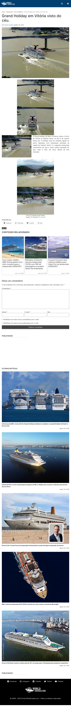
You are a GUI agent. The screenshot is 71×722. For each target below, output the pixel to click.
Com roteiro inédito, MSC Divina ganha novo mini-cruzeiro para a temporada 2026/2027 (12, 263)
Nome (4, 312)
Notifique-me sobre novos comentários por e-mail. (21, 319)
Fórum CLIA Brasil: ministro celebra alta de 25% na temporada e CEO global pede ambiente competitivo (35, 663)
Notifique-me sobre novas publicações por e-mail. (21, 323)
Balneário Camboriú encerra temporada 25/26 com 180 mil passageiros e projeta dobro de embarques (34, 264)
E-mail (27, 312)
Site (48, 312)
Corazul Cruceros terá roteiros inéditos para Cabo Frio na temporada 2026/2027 (58, 263)
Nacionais (10, 12)
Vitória (4, 228)
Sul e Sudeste (18, 12)
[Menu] (68, 3)
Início (3, 12)
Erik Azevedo (41, 217)
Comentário (6, 288)
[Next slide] (66, 254)
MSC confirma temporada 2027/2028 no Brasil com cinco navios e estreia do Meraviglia (30, 604)
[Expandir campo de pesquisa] (62, 4)
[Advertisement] (35, 352)
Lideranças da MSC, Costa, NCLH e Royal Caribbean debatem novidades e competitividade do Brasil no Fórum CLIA (35, 425)
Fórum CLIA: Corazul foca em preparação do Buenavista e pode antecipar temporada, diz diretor (33, 545)
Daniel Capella (8, 25)
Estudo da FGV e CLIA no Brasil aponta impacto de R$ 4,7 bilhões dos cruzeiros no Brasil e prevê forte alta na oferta (34, 485)
